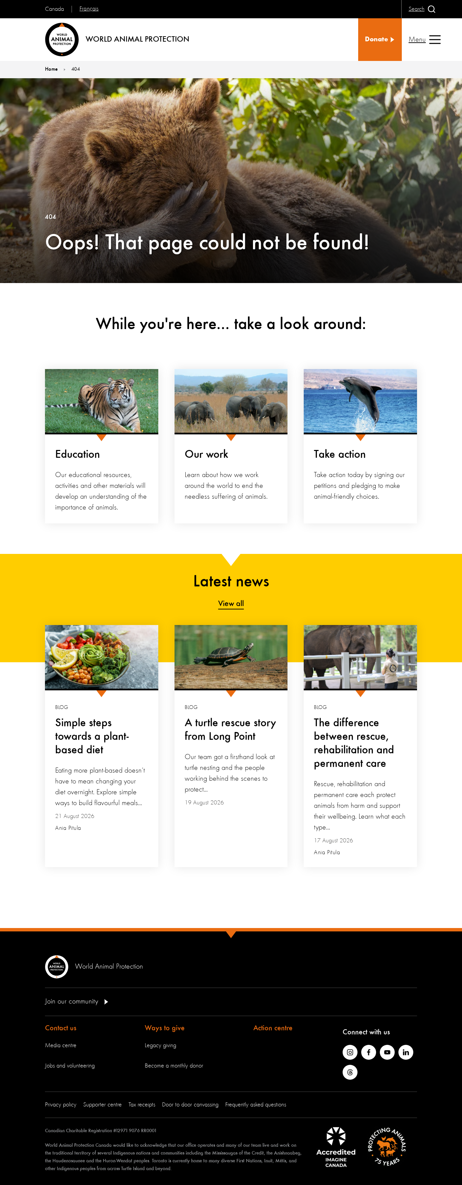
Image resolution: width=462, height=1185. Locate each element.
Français (88, 9)
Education (77, 454)
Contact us (60, 1028)
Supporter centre (102, 1105)
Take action (340, 454)
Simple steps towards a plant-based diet (92, 736)
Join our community (72, 1001)
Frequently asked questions (255, 1105)
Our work (206, 454)
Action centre (273, 1028)
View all (231, 604)
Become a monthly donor (174, 1066)
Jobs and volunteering (70, 1066)
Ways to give (165, 1028)
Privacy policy (60, 1105)
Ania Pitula (68, 828)
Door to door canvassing (190, 1105)
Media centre (60, 1045)
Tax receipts (142, 1105)
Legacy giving (160, 1045)
